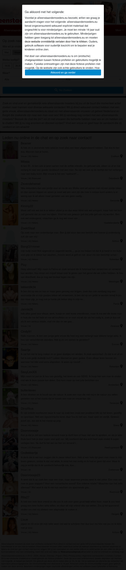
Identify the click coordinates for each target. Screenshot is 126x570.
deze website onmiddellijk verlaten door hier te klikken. (56, 41)
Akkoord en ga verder (63, 72)
